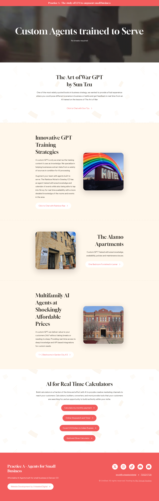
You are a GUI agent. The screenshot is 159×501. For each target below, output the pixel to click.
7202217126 (146, 475)
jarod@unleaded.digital (126, 475)
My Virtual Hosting (143, 481)
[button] (80, 108)
